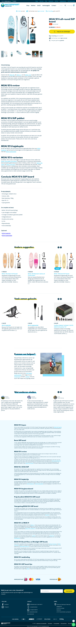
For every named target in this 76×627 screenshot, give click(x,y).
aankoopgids (17, 538)
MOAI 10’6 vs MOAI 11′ (30, 528)
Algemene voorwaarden (41, 623)
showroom (17, 376)
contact (27, 376)
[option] (21, 30)
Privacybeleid (56, 623)
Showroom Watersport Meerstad (63, 604)
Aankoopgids (46, 5)
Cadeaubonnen (63, 1)
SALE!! (39, 5)
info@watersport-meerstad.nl (36, 604)
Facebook (6, 604)
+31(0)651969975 (34, 609)
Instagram (6, 607)
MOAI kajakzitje (6, 233)
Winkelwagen (70, 5)
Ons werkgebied (71, 623)
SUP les (56, 1)
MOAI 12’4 (28, 75)
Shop (27, 5)
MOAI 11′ (19, 75)
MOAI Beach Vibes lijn (24, 546)
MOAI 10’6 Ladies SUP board (9, 161)
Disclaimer (50, 623)
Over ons (41, 1)
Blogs (37, 1)
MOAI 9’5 (11, 75)
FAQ (46, 1)
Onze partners (64, 623)
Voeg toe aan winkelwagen (63, 31)
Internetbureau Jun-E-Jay (45, 626)
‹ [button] (2, 54)
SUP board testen (71, 1)
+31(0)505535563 (33, 607)
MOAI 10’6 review (29, 463)
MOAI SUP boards (58, 427)
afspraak (69, 611)
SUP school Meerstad (56, 460)
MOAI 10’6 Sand (10, 164)
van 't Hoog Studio (34, 626)
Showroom (51, 1)
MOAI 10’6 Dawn (53, 544)
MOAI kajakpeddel (11, 151)
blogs (28, 568)
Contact (54, 5)
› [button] (41, 54)
